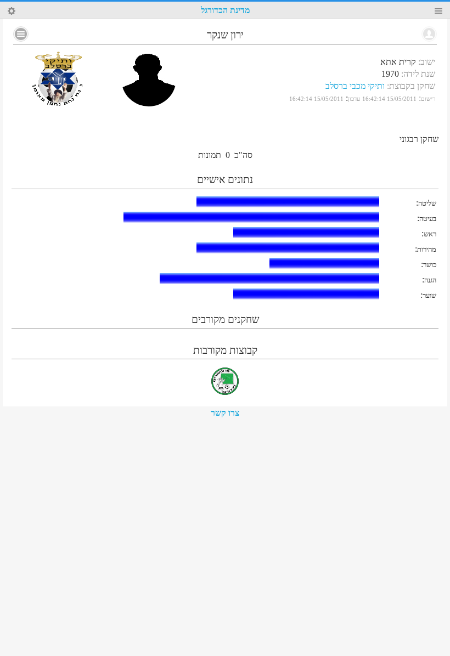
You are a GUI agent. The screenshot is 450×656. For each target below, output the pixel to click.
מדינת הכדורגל (225, 10)
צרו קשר (225, 412)
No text (21, 34)
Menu (438, 11)
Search (11, 11)
